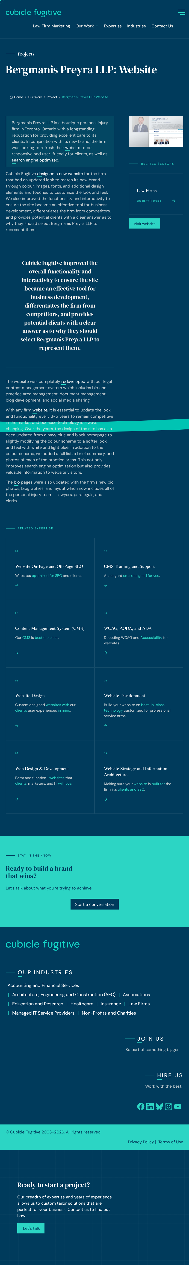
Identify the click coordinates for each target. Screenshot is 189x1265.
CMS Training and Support (129, 566)
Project (52, 97)
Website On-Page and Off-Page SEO (49, 566)
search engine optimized (35, 160)
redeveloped (73, 381)
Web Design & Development (42, 768)
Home (18, 97)
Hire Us (170, 1075)
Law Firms (147, 190)
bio (17, 482)
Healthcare (82, 1004)
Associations (136, 995)
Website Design (30, 695)
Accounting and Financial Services (43, 985)
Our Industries (45, 972)
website (72, 147)
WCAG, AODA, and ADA (128, 628)
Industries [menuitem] (136, 26)
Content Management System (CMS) (50, 628)
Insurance (111, 1004)
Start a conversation (94, 904)
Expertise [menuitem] (113, 26)
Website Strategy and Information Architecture (135, 771)
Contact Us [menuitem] (162, 26)
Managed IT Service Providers (43, 1013)
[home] (93, 13)
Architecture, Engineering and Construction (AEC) (63, 995)
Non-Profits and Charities (109, 1013)
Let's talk (31, 1228)
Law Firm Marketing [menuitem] (51, 26)
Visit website (145, 223)
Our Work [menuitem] (85, 26)
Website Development (124, 695)
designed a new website (60, 173)
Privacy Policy (141, 1142)
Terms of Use (170, 1142)
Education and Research (37, 1004)
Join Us (150, 1038)
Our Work (35, 97)
